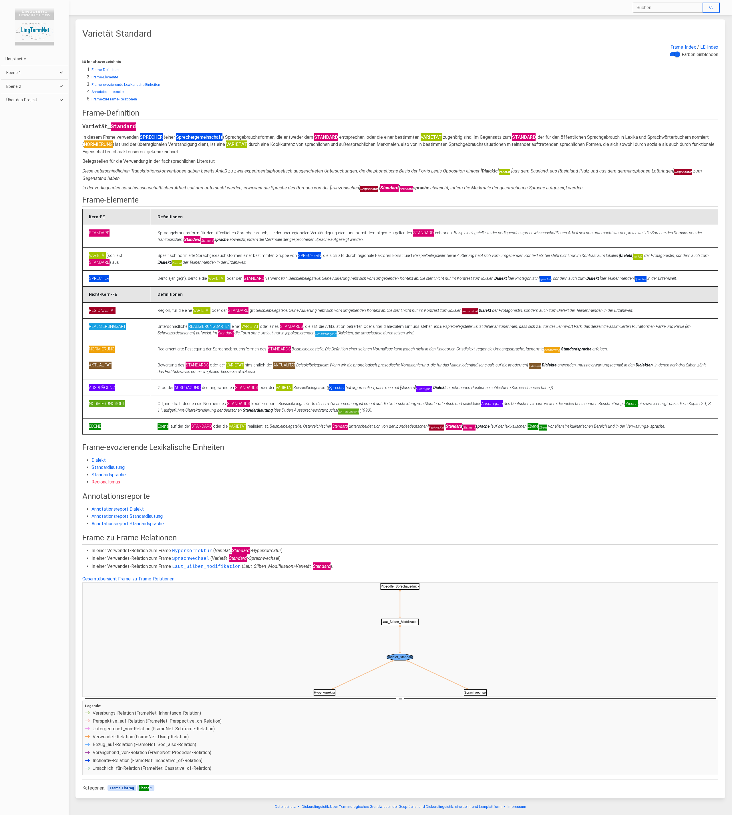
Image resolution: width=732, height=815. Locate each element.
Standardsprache (109, 474)
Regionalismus (106, 482)
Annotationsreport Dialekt (118, 509)
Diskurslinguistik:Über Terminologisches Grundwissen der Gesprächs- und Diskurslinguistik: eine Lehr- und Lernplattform (402, 806)
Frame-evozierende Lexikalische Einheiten (126, 84)
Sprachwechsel (190, 558)
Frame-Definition (105, 70)
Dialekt (99, 460)
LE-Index (709, 47)
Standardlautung (108, 467)
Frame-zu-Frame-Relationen (114, 99)
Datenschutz (285, 806)
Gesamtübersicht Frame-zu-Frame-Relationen (128, 579)
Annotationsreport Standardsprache (128, 523)
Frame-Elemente (105, 77)
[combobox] (668, 8)
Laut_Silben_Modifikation (206, 566)
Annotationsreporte (108, 92)
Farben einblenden (700, 54)
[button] (34, 73)
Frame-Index (683, 47)
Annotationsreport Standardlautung (127, 516)
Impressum (517, 806)
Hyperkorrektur (192, 551)
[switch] (674, 54)
